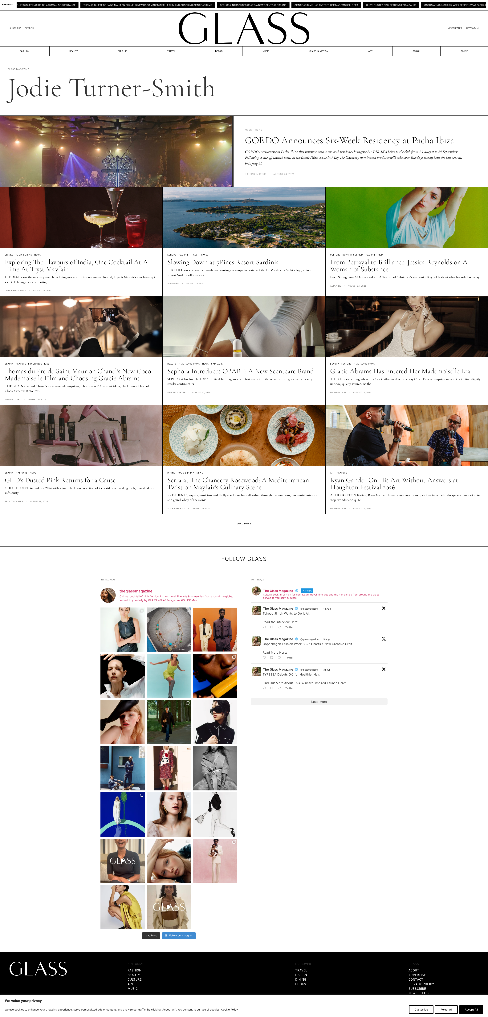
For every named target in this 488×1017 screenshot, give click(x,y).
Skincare (217, 364)
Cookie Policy (229, 1009)
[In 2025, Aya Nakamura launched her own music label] (215, 768)
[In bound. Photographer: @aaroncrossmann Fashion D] (169, 768)
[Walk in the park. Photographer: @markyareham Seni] (169, 722)
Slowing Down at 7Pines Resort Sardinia (223, 262)
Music (265, 51)
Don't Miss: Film (353, 255)
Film (380, 255)
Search (29, 28)
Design (417, 51)
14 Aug (327, 608)
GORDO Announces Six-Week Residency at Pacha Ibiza (350, 5)
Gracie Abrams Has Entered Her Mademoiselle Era (219, 5)
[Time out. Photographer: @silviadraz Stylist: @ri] (122, 907)
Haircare (21, 473)
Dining (464, 51)
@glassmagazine (309, 608)
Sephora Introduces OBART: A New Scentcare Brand (146, 5)
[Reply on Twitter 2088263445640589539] (265, 627)
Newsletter (455, 28)
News (37, 255)
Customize (421, 1009)
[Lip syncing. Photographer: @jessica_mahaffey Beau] (169, 814)
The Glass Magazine (278, 608)
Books (218, 51)
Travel (171, 51)
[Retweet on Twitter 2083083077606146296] (273, 688)
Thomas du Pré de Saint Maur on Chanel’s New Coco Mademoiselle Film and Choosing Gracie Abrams (78, 374)
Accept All (471, 1009)
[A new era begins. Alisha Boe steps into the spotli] (122, 861)
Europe (171, 255)
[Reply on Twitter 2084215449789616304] (265, 657)
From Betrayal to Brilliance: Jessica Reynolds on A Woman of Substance (399, 265)
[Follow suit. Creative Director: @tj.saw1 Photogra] (215, 861)
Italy (194, 255)
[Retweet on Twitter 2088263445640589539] (273, 627)
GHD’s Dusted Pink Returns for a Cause (284, 5)
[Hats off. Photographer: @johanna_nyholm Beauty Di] (122, 722)
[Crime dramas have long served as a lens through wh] (169, 676)
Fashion (24, 51)
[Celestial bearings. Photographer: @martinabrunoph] (169, 629)
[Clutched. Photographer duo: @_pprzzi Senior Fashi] (215, 722)
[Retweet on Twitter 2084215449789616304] (273, 657)
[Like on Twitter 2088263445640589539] (280, 627)
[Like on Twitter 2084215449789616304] (280, 657)
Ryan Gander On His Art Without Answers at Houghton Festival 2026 (394, 483)
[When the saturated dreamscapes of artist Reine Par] (122, 814)
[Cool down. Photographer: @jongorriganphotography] (215, 676)
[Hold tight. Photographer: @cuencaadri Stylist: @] (122, 629)
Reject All (446, 1009)
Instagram (472, 28)
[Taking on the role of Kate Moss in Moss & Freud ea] (169, 861)
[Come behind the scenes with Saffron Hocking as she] (169, 907)
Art (370, 51)
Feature (184, 255)
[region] (244, 1006)
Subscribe (15, 28)
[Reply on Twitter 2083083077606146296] (265, 688)
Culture (122, 51)
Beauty (73, 51)
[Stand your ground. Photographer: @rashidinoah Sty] (215, 629)
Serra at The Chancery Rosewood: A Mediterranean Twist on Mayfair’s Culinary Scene (238, 483)
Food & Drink (24, 255)
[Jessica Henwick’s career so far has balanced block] (215, 814)
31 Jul (326, 669)
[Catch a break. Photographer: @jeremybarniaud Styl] (122, 768)
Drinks (9, 255)
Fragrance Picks (39, 364)
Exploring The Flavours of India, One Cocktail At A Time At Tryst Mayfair (437, 5)
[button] (244, 523)
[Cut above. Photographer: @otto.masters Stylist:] (122, 676)
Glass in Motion (318, 51)
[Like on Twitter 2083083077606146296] (280, 688)
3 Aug (326, 639)
